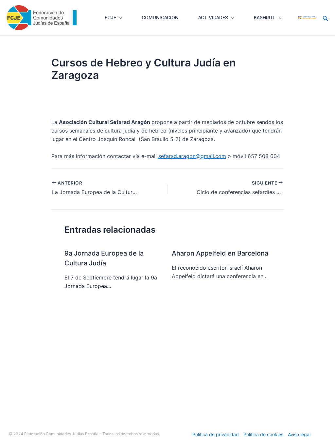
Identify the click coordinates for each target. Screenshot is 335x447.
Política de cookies (263, 434)
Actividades (213, 17)
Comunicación (160, 17)
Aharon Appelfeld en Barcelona (220, 253)
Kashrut (264, 17)
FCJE (110, 17)
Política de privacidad (215, 434)
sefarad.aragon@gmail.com (192, 156)
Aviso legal (299, 434)
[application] (119, 18)
